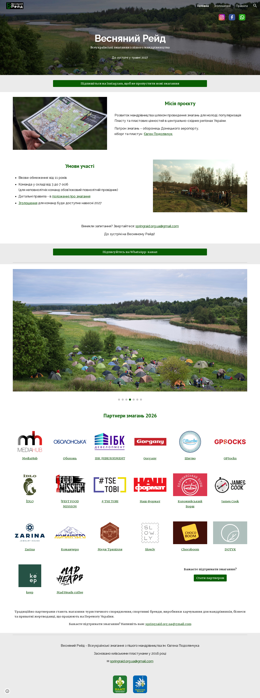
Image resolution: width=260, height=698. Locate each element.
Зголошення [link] (222, 6)
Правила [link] (242, 6)
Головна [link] (203, 6)
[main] (130, 37)
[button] (255, 6)
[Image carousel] (130, 335)
